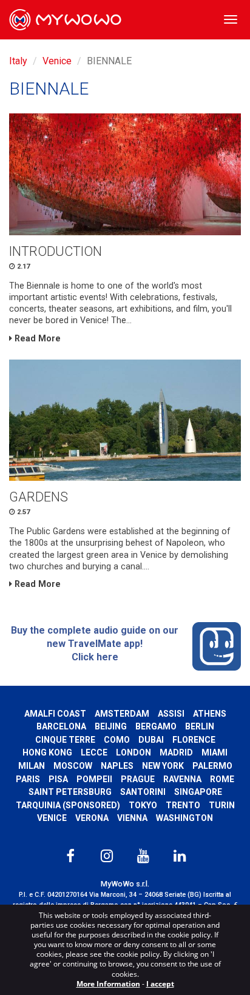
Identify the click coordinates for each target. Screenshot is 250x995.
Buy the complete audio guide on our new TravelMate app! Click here (94, 643)
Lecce (94, 752)
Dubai (151, 740)
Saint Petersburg (70, 792)
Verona (92, 818)
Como (117, 740)
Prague (138, 779)
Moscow (72, 766)
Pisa (58, 779)
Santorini (143, 792)
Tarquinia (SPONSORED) (68, 805)
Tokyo (143, 805)
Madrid (176, 752)
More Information (108, 984)
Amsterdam (122, 714)
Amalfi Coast (55, 714)
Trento (183, 805)
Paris (28, 779)
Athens (209, 714)
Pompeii (94, 779)
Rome (222, 779)
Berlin (199, 726)
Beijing (111, 726)
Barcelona (61, 726)
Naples (117, 766)
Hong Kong (47, 752)
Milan (31, 766)
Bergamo (156, 726)
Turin (222, 805)
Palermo (212, 766)
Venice (57, 61)
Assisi (171, 714)
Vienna (132, 818)
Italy (18, 61)
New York (163, 766)
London (133, 752)
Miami (214, 752)
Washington (184, 818)
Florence (193, 740)
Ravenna (182, 779)
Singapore (198, 792)
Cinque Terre (65, 740)
